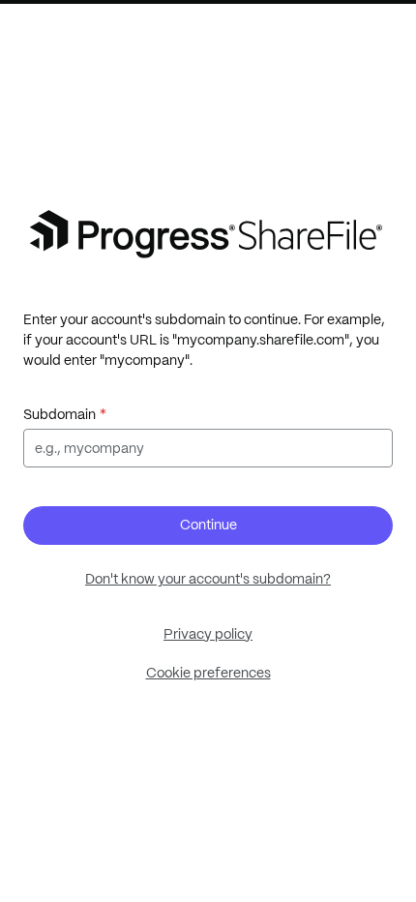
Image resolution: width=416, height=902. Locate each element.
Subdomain (59, 414)
